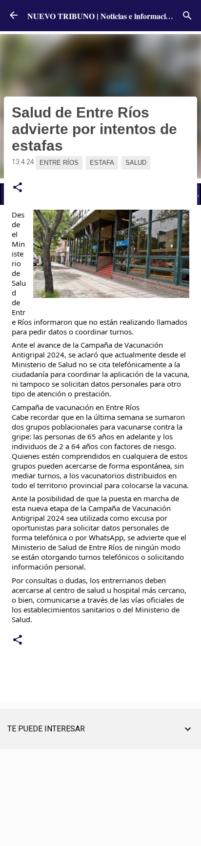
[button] (17, 187)
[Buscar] (187, 15)
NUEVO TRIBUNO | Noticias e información (100, 15)
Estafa (102, 162)
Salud (135, 162)
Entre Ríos (59, 162)
